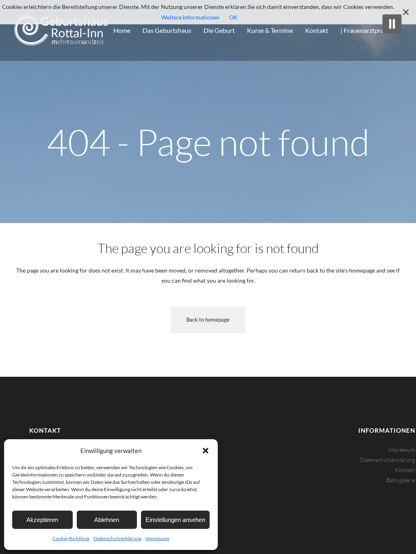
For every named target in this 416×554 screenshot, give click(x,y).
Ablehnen (106, 519)
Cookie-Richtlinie (70, 538)
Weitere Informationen (190, 17)
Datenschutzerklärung (117, 538)
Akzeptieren (42, 519)
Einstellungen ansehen (175, 519)
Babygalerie (400, 480)
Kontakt (405, 469)
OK (233, 17)
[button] (206, 451)
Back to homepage (208, 319)
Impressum (157, 538)
